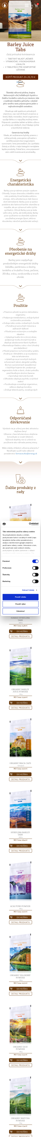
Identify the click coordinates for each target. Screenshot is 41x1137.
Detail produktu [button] (20, 636)
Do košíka (22, 631)
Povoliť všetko (20, 597)
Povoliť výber (20, 604)
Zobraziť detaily (28, 590)
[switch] (35, 568)
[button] (27, 5)
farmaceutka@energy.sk (26, 453)
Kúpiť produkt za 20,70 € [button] (20, 77)
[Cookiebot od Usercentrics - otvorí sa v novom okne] (29, 524)
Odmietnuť (20, 611)
